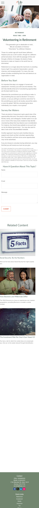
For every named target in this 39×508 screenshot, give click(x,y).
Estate (19, 501)
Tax (20, 506)
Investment (19, 499)
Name (3, 170)
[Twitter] (18, 489)
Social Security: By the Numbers (12, 258)
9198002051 (21, 480)
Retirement (19, 496)
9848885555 (21, 478)
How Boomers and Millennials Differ (14, 297)
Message (4, 192)
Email (3, 181)
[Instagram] (24, 489)
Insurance (19, 503)
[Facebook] (14, 489)
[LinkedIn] (21, 489)
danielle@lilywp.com (19, 486)
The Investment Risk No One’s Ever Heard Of (17, 337)
